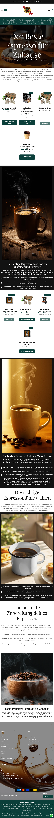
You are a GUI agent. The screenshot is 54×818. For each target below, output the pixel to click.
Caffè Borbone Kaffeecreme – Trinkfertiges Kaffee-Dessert (27, 110)
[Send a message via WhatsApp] (51, 815)
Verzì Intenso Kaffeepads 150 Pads (9, 310)
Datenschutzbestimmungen (34, 741)
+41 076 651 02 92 (7, 770)
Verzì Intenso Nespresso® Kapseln (44, 310)
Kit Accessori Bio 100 (45, 108)
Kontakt (2, 753)
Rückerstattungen (32, 739)
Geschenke (3, 746)
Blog (2, 756)
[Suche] (49, 10)
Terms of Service (32, 746)
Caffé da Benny (4, 739)
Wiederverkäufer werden (7, 758)
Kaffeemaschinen (5, 744)
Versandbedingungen (33, 737)
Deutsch (47, 796)
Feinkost (3, 741)
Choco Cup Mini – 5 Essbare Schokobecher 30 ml (27, 146)
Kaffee (2, 737)
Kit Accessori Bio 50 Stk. (9, 108)
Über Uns (3, 751)
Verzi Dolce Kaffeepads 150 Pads (27, 343)
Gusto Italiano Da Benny (9, 773)
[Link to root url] (27, 10)
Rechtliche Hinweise (32, 744)
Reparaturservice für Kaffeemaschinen (10, 749)
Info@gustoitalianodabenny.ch (10, 775)
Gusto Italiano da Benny (11, 795)
